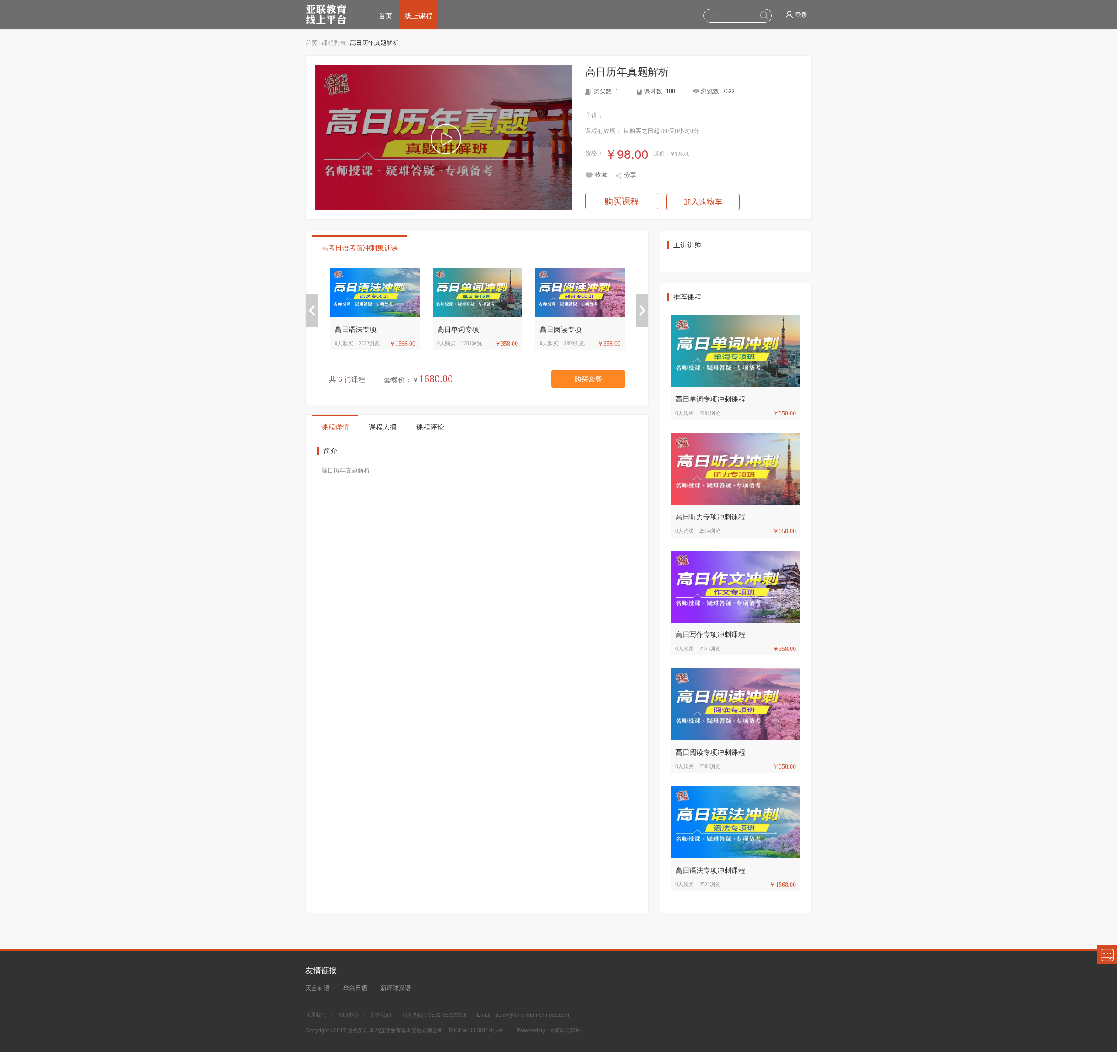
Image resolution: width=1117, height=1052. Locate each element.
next (642, 310)
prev (312, 310)
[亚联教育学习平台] (333, 14)
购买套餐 (588, 379)
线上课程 (418, 15)
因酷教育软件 (565, 1029)
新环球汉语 (395, 987)
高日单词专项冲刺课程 (710, 399)
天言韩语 (317, 987)
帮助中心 (348, 1014)
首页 (385, 15)
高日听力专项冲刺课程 (710, 516)
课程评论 (430, 427)
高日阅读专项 (616, 329)
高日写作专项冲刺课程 (710, 634)
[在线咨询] (1107, 954)
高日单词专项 (514, 329)
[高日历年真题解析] (445, 139)
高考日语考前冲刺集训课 (359, 247)
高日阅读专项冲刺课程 (710, 752)
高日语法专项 (411, 329)
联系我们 (315, 1014)
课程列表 (334, 42)
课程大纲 (383, 427)
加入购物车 (703, 201)
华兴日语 (355, 987)
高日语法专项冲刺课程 (710, 870)
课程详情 (335, 427)
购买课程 (621, 200)
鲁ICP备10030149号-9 (475, 1029)
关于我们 (380, 1014)
